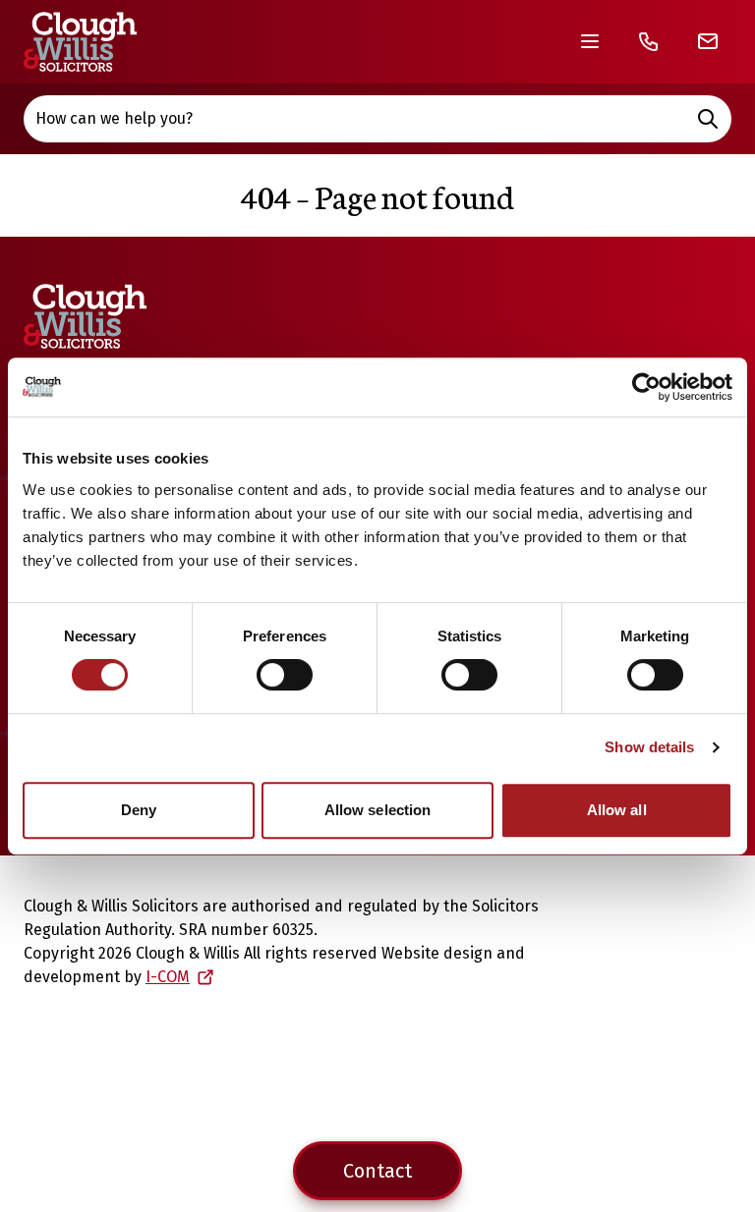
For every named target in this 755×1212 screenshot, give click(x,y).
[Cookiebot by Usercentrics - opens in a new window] (646, 387)
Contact (377, 1171)
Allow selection (378, 809)
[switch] (285, 674)
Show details (649, 747)
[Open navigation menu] (589, 41)
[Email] (707, 41)
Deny (138, 809)
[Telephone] (648, 41)
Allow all (617, 809)
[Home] (80, 42)
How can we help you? (114, 118)
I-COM (167, 976)
